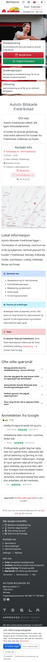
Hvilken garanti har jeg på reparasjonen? (16, 394)
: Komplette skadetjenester (19, 562)
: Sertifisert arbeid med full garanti (24, 565)
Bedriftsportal (12, 2)
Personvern (8, 574)
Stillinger (7, 552)
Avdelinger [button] (36, 7)
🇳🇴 (34, 2)
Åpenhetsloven (22, 574)
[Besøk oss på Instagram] (23, 2)
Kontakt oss (28, 11)
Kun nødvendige (30, 646)
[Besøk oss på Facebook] (29, 2)
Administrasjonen (13, 549)
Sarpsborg (28, 346)
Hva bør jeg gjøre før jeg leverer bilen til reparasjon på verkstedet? (21, 377)
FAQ (34, 574)
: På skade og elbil (19, 568)
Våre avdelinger (12, 546)
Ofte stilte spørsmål (26, 498)
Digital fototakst (24, 61)
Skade (26, 7)
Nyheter (18, 552)
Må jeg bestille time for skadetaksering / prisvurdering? (19, 369)
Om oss (39, 11)
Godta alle (9, 652)
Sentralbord (10, 543)
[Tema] (43, 2)
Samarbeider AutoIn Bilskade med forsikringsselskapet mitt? (20, 386)
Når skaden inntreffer (15, 521)
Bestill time (24, 55)
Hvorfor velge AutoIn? (17, 528)
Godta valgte (13, 646)
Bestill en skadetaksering (18, 525)
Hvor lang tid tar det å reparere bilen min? (21, 403)
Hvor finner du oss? (16, 530)
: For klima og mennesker (21, 571)
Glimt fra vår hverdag (17, 533)
